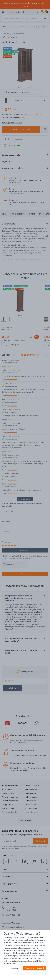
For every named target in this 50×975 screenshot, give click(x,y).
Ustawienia (14, 968)
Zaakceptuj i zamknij (35, 968)
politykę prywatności (11, 961)
